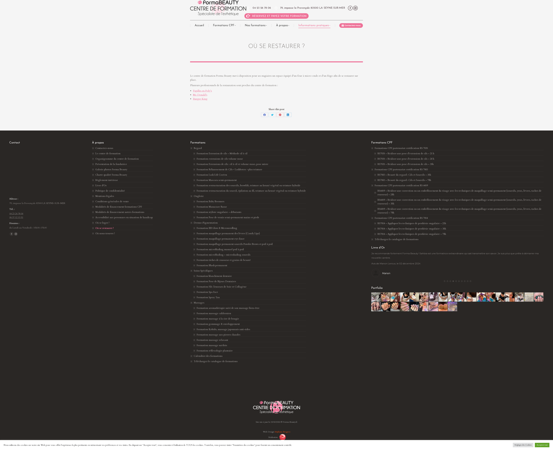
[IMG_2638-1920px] (376, 297)
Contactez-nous (104, 148)
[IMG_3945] (376, 306)
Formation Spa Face (207, 292)
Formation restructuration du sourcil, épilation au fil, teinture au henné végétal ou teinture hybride (251, 190)
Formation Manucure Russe (212, 206)
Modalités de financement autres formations (119, 212)
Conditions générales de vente (112, 201)
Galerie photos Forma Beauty (111, 169)
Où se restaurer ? (104, 228)
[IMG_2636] (519, 297)
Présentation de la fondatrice (111, 164)
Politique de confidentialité (110, 190)
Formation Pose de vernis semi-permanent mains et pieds (228, 217)
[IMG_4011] (452, 306)
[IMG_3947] (385, 306)
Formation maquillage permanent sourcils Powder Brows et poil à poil (235, 244)
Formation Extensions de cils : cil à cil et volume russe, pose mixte (232, 164)
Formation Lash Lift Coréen (212, 174)
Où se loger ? (102, 222)
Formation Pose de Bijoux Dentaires (217, 281)
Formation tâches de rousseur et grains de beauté (224, 260)
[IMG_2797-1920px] (452, 297)
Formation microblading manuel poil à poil (220, 249)
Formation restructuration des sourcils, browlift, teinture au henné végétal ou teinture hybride (248, 185)
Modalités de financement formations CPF (118, 206)
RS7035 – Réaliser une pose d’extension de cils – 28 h (405, 158)
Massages (199, 302)
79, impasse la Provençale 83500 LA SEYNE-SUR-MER (312, 8)
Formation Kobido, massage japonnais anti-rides (223, 329)
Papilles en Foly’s (202, 91)
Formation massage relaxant (212, 340)
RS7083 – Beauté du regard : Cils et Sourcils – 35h (404, 174)
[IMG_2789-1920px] (405, 297)
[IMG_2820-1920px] (481, 297)
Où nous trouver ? (105, 233)
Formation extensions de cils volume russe (220, 158)
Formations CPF (401, 148)
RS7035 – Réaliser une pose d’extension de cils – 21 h (405, 153)
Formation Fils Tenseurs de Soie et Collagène (222, 286)
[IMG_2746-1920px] (433, 297)
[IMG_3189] (529, 297)
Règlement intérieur (106, 180)
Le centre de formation (108, 153)
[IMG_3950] (405, 306)
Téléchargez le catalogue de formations (216, 361)
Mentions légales (104, 196)
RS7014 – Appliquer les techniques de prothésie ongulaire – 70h (411, 234)
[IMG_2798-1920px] (462, 297)
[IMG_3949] (395, 306)
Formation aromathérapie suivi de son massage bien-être (228, 308)
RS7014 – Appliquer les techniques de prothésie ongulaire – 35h (411, 228)
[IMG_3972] (443, 306)
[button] (444, 281)
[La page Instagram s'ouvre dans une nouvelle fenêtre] (355, 8)
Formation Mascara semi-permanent (217, 180)
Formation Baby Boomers (210, 201)
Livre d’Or (101, 185)
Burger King (200, 99)
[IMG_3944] (538, 297)
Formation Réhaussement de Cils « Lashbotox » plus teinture (229, 169)
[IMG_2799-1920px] (472, 297)
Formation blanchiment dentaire (214, 276)
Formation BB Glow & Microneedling (217, 228)
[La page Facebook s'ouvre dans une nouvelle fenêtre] (350, 8)
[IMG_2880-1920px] (510, 297)
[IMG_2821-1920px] (491, 297)
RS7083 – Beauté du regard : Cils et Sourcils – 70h (404, 180)
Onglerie (199, 196)
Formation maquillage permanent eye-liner (220, 238)
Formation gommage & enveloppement (218, 324)
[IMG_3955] (424, 306)
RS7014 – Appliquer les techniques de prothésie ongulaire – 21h (411, 223)
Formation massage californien (214, 313)
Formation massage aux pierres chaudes (218, 334)
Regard (198, 148)
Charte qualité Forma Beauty (111, 174)
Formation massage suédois (212, 345)
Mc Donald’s (200, 95)
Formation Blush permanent (212, 265)
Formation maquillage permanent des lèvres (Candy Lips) (228, 233)
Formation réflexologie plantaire (215, 350)
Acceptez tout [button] (542, 445)
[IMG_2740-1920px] (424, 297)
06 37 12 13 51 (16, 217)
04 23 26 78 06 (262, 8)
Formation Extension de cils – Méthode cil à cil (222, 153)
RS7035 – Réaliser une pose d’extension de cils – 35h (405, 164)
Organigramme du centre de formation (117, 158)
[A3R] (281, 437)
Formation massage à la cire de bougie (218, 318)
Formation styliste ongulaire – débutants (219, 212)
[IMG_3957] (433, 306)
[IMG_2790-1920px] (443, 297)
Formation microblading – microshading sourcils (223, 254)
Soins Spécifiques (203, 270)
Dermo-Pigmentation (206, 222)
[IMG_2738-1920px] (385, 297)
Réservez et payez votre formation (279, 16)
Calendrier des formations (208, 356)
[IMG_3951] (414, 306)
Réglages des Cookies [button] (523, 445)
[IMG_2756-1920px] (414, 297)
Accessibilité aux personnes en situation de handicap (124, 217)
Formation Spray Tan (208, 297)
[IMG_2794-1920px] (395, 297)
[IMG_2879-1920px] (500, 297)
